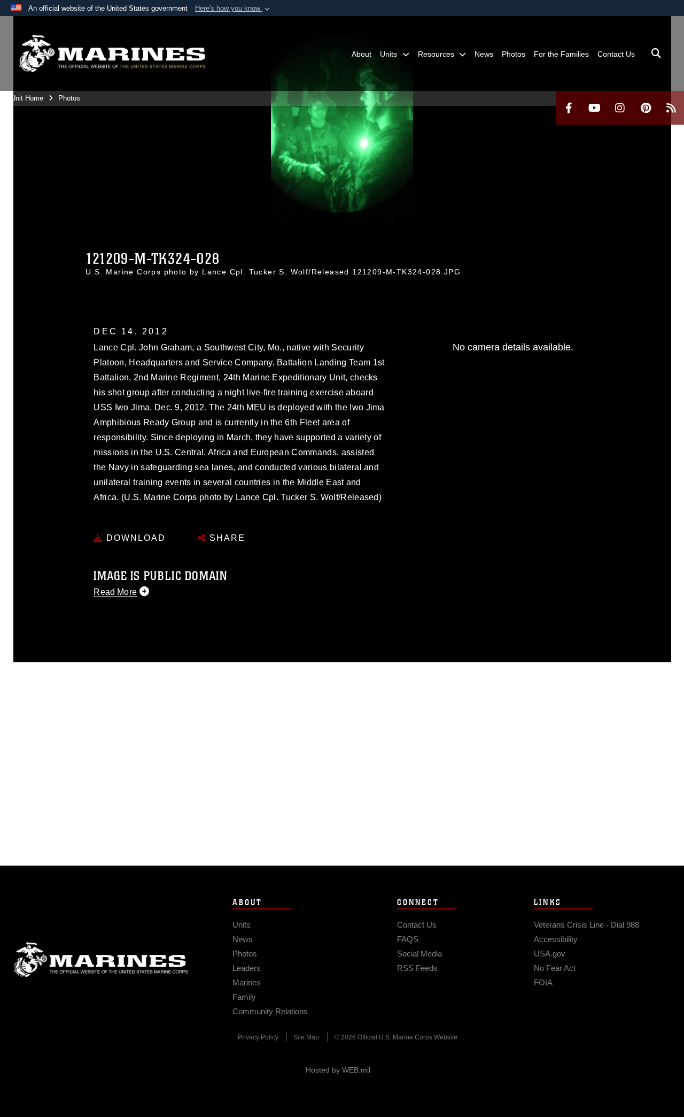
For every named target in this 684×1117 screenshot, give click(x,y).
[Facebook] (568, 108)
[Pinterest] (645, 108)
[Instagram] (620, 108)
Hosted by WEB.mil (338, 1070)
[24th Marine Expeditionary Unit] (112, 53)
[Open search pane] (656, 53)
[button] (233, 8)
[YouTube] (594, 108)
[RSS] (671, 108)
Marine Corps (101, 959)
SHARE (225, 537)
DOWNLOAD (134, 537)
